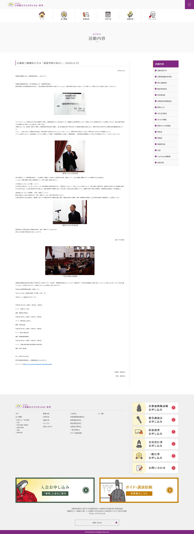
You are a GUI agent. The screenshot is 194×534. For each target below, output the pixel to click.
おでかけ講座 (161, 119)
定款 (18, 430)
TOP (16, 413)
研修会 (159, 132)
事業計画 (19, 432)
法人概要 (18, 417)
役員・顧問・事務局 (22, 425)
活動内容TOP (162, 70)
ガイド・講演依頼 (76, 433)
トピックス (46, 423)
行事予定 (46, 417)
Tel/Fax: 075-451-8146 (97, 513)
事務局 (159, 138)
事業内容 (46, 413)
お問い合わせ (47, 426)
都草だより (161, 107)
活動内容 (46, 420)
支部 (159, 150)
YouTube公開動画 (163, 156)
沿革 (18, 422)
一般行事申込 (75, 430)
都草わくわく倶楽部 (164, 125)
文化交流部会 (162, 113)
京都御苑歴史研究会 (164, 76)
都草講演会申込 (75, 420)
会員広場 (160, 162)
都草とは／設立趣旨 (23, 420)
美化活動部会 (162, 83)
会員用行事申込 (75, 426)
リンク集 (100, 413)
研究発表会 (161, 95)
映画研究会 (161, 144)
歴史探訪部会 (162, 89)
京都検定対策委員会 (164, 101)
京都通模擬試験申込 (77, 417)
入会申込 (73, 413)
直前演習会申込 (75, 423)
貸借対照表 (20, 427)
